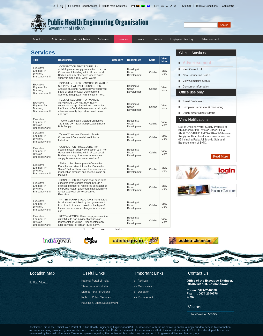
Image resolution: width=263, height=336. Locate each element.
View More (164, 72)
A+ (175, 6)
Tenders (157, 39)
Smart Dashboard (193, 101)
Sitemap (186, 6)
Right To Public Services (96, 297)
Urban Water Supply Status (199, 112)
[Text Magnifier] (61, 6)
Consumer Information (196, 86)
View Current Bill (192, 69)
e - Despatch (141, 291)
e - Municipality (143, 286)
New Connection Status (197, 75)
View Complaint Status (196, 80)
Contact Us (228, 6)
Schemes (104, 39)
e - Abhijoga (141, 280)
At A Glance (59, 39)
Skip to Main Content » (114, 6)
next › (104, 229)
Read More (220, 156)
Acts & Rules (82, 39)
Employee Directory (181, 39)
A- (167, 6)
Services (123, 39)
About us (38, 39)
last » (118, 229)
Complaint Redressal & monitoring (203, 107)
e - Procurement (143, 297)
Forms (140, 39)
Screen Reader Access (84, 6)
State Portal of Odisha (94, 286)
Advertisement (210, 39)
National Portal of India (94, 280)
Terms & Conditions (207, 6)
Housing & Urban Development (99, 302)
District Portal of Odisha (95, 291)
